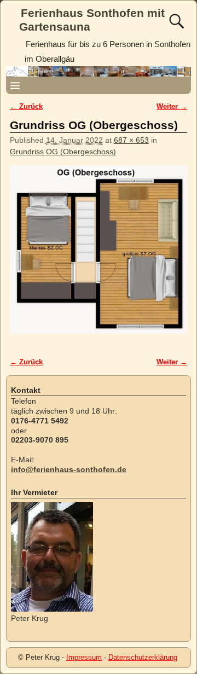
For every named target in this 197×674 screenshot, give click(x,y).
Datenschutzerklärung (142, 657)
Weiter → (172, 107)
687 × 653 (131, 140)
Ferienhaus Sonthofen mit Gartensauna (92, 20)
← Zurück (26, 107)
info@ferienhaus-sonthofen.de (68, 469)
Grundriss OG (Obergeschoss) (63, 151)
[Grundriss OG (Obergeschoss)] (99, 255)
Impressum (84, 657)
